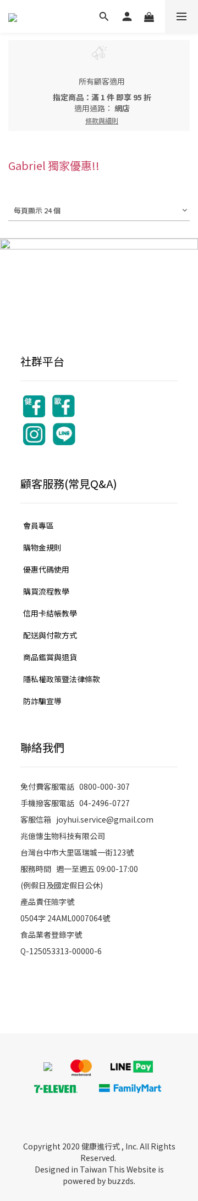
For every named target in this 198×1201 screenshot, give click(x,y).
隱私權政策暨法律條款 (61, 678)
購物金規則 (42, 547)
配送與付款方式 (50, 635)
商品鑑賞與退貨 (50, 657)
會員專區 (38, 525)
